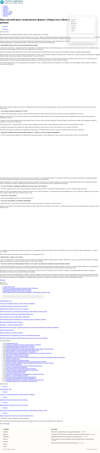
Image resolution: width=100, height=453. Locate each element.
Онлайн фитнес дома (8, 286)
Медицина (6, 436)
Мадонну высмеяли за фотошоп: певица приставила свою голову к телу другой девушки (23, 338)
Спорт (4, 446)
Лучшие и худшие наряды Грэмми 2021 (16, 367)
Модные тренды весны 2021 (13, 364)
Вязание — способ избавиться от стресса (17, 375)
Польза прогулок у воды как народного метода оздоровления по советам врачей (23, 297)
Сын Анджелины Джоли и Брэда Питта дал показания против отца (24, 365)
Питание (5, 441)
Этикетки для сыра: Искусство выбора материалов (32, 297)
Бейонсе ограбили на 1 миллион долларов (11, 332)
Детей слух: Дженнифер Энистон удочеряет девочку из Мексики (20, 288)
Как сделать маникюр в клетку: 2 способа (11, 322)
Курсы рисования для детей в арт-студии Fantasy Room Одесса (16, 314)
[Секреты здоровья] (11, 3)
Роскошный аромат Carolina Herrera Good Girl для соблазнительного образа (20, 335)
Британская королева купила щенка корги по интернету (21, 368)
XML (8, 423)
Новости (5, 29)
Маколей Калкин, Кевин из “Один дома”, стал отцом (17, 291)
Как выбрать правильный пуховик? (15, 372)
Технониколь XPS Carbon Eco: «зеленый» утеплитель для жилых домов (25, 379)
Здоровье (5, 431)
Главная (5, 26)
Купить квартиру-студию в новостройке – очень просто (15, 316)
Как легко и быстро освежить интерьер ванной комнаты (21, 377)
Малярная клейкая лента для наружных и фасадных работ (21, 296)
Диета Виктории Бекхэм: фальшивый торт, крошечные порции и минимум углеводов (23, 319)
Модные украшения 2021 (6, 330)
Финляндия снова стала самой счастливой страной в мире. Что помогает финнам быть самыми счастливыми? (29, 327)
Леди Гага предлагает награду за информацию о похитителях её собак (25, 374)
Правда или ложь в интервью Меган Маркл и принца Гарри (22, 370)
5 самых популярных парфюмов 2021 (16, 371)
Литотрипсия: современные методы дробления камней (13, 295)
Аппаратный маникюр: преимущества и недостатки (17, 289)
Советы (5, 444)
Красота (5, 386)
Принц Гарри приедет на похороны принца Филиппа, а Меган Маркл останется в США (26, 292)
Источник (2, 280)
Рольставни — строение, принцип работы (11, 324)
